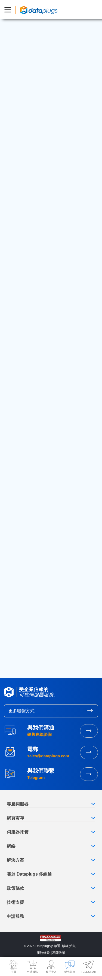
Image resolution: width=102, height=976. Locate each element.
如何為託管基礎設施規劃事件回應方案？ (46, 512)
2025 (14, 577)
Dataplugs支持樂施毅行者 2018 (38, 406)
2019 (14, 624)
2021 (14, 608)
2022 (14, 600)
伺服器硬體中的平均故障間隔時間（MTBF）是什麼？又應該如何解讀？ (50, 498)
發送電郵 (89, 752)
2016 (14, 647)
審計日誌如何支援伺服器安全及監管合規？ (48, 471)
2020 (14, 616)
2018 (14, 631)
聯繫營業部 (89, 731)
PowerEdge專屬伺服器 (54, 146)
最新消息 (30, 174)
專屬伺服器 (26, 50)
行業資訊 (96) (22, 294)
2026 (14, 569)
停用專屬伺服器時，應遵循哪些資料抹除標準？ (48, 526)
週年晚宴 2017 (23, 417)
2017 (14, 639)
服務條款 (43, 953)
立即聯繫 (89, 774)
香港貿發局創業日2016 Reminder (40, 381)
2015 (14, 655)
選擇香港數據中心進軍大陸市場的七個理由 (48, 393)
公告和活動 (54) (24, 327)
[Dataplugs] (39, 9)
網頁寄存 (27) (22, 302)
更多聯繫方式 (21, 711)
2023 (14, 592)
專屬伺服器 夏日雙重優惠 (57, 219)
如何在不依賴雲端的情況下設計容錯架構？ (48, 483)
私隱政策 (58, 953)
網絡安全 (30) (22, 285)
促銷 (40, 50)
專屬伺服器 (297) (25, 311)
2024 (14, 585)
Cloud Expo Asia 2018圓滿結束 (49, 205)
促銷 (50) (18, 319)
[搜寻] (86, 248)
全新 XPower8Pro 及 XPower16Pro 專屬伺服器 (50, 367)
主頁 (17, 174)
